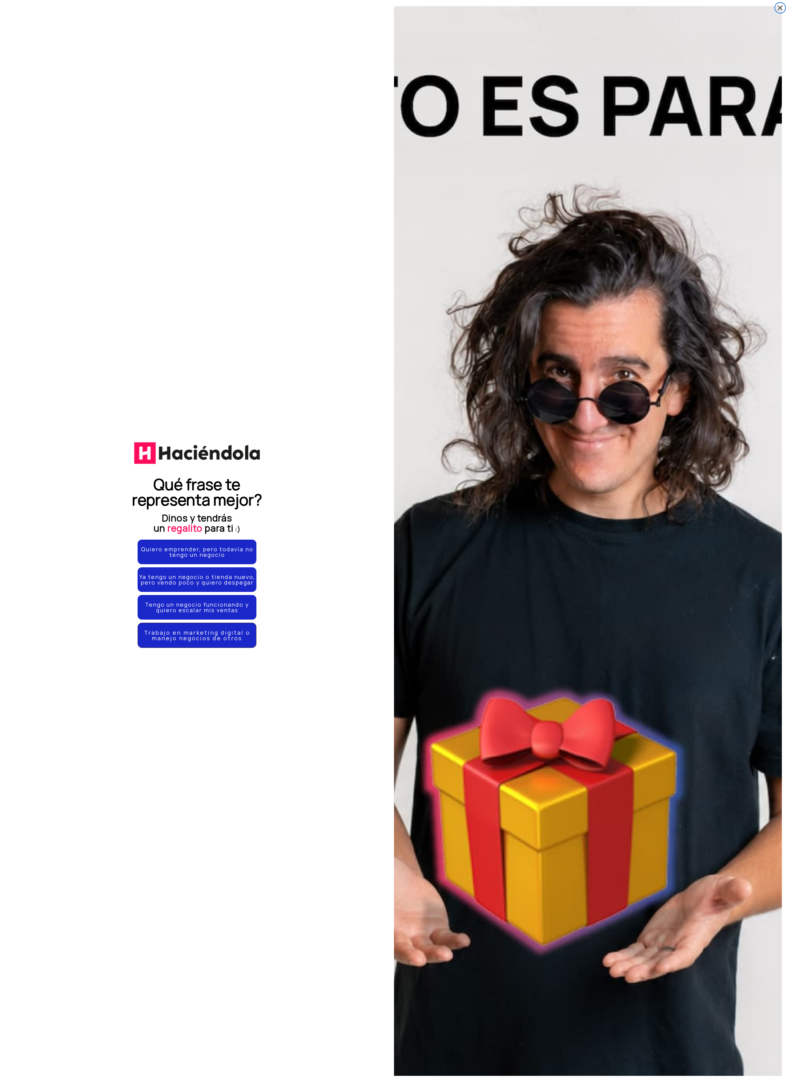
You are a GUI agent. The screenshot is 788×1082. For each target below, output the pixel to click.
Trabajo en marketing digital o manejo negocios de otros (197, 635)
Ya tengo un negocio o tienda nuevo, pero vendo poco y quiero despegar (197, 579)
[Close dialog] (780, 7)
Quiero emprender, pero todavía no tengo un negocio (197, 551)
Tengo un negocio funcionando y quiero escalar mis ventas (197, 607)
